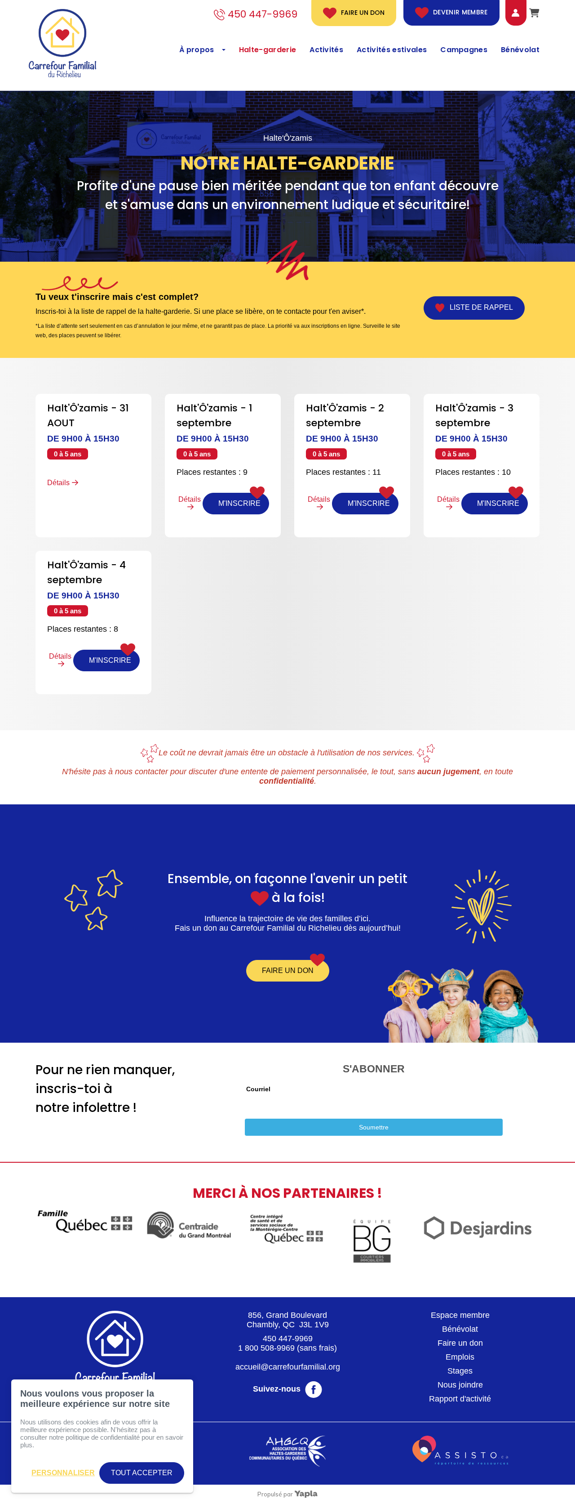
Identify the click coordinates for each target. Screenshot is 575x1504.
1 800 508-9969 (266, 1347)
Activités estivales (392, 50)
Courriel (258, 1089)
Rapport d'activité (460, 1398)
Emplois (460, 1356)
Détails (58, 482)
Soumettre (374, 1127)
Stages (460, 1370)
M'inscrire (239, 503)
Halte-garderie (267, 50)
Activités (326, 50)
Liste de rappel (478, 308)
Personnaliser (63, 1473)
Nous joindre (460, 1384)
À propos (196, 50)
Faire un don (363, 12)
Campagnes (463, 50)
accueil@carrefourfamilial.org (287, 1366)
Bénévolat (520, 50)
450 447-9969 (288, 1338)
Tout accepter (141, 1473)
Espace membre (460, 1315)
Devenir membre (460, 12)
